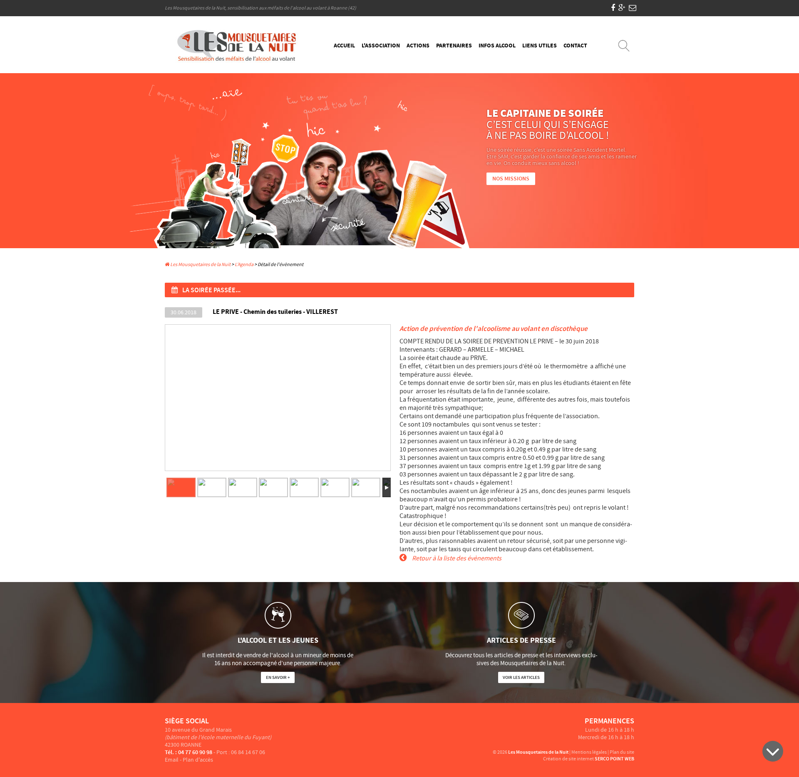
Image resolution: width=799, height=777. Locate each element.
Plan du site (622, 752)
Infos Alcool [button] (497, 46)
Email (172, 760)
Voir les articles (521, 677)
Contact (575, 46)
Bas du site (772, 751)
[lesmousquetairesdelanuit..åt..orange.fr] (632, 8)
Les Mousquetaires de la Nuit (200, 264)
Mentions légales (589, 752)
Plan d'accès (198, 760)
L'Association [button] (381, 46)
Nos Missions (510, 179)
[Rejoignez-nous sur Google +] (621, 8)
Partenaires (454, 46)
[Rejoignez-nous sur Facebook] (613, 8)
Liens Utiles (539, 46)
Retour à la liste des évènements (456, 558)
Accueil (344, 46)
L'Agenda (244, 264)
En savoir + (278, 677)
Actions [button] (418, 46)
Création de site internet (568, 759)
